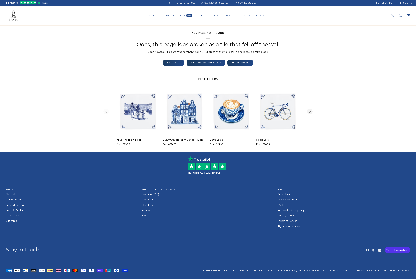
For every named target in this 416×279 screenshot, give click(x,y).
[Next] (310, 111)
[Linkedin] (379, 250)
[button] (154, 15)
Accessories (240, 62)
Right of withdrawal (289, 226)
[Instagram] (373, 250)
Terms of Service (287, 220)
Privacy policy (286, 215)
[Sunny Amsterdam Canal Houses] (184, 111)
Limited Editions (15, 205)
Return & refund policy (291, 210)
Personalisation (15, 199)
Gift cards (11, 220)
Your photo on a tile (205, 62)
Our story (147, 205)
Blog (144, 215)
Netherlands (384, 3)
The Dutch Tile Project (221, 270)
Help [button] (281, 189)
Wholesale (148, 199)
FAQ (280, 205)
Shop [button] (9, 189)
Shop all (173, 62)
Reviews (146, 210)
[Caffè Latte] (231, 111)
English (405, 3)
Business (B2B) (150, 194)
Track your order (287, 199)
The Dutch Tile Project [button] (158, 189)
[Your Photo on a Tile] (138, 111)
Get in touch (285, 194)
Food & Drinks (14, 210)
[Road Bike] (278, 111)
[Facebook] (367, 250)
